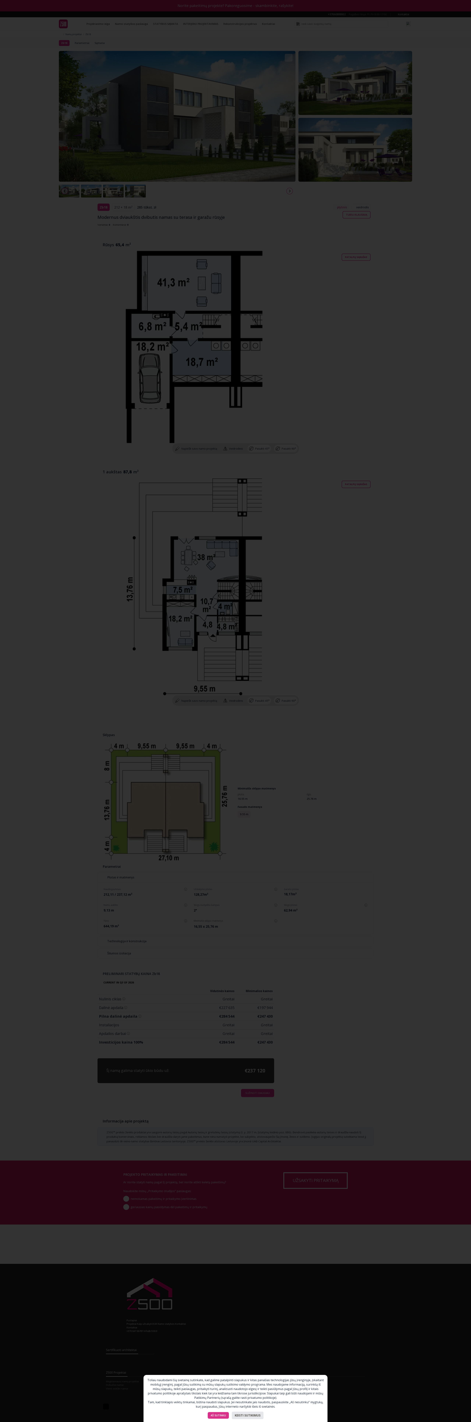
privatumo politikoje (261, 1398)
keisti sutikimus (248, 1415)
